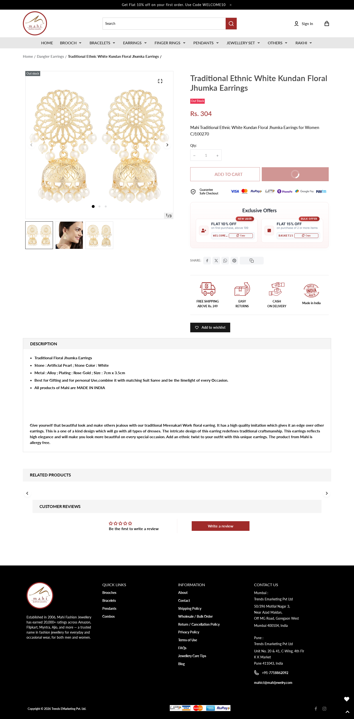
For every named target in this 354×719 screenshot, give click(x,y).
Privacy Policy (188, 632)
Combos (108, 616)
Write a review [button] (220, 526)
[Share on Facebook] (207, 260)
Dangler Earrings (50, 56)
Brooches (109, 593)
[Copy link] (252, 260)
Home (28, 56)
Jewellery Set (241, 42)
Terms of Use (187, 640)
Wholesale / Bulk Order (195, 616)
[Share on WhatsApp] (225, 260)
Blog (181, 664)
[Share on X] (216, 260)
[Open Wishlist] (347, 699)
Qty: (193, 145)
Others (275, 42)
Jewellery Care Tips (192, 656)
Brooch (68, 42)
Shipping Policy (189, 608)
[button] (71, 42)
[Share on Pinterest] (234, 260)
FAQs (182, 648)
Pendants (203, 42)
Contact (184, 600)
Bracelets (100, 42)
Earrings (132, 42)
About (183, 593)
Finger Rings (167, 42)
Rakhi (301, 42)
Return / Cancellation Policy (199, 624)
